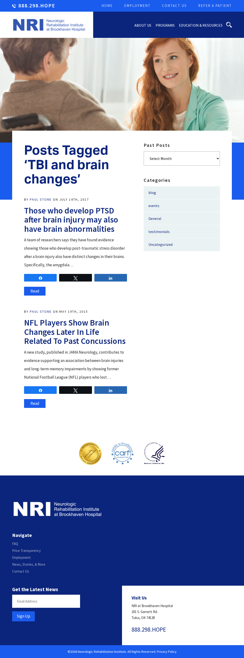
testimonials (159, 231)
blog (152, 192)
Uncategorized (160, 244)
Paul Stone (41, 199)
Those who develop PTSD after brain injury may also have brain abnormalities (71, 219)
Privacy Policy (167, 651)
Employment (137, 5)
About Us (142, 25)
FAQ (15, 543)
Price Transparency (26, 550)
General (154, 218)
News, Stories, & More (28, 564)
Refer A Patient (215, 5)
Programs (165, 25)
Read (34, 291)
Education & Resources (201, 25)
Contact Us (174, 5)
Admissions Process (204, 39)
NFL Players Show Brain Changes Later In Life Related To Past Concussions (75, 331)
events (153, 205)
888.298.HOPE (36, 6)
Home (107, 5)
